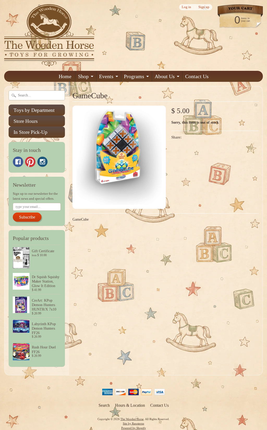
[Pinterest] (30, 162)
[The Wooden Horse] (49, 63)
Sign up (203, 7)
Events (106, 76)
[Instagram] (42, 162)
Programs (134, 76)
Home (65, 76)
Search (104, 405)
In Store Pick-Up (30, 132)
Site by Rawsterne (133, 423)
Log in (186, 7)
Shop (83, 76)
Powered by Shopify (133, 427)
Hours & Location (130, 405)
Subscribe (27, 217)
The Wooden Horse (132, 419)
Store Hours (26, 121)
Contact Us (197, 76)
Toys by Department (34, 110)
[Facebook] (18, 162)
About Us (165, 76)
